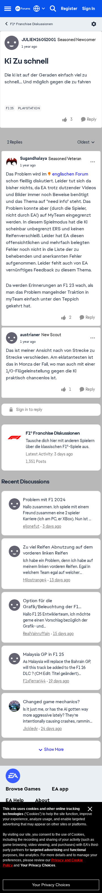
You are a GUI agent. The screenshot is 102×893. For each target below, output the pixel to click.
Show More (54, 749)
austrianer (30, 334)
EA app (60, 789)
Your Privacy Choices (51, 884)
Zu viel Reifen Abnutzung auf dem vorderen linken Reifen (58, 550)
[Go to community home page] (22, 8)
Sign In (88, 8)
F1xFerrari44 (34, 681)
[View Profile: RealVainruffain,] (14, 605)
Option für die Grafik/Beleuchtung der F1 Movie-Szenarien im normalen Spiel (52, 604)
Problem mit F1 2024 (44, 500)
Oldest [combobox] (86, 142)
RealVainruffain (36, 633)
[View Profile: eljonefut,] (14, 504)
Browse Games (23, 789)
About (42, 800)
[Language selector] (39, 8)
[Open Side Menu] (7, 8)
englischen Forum (70, 174)
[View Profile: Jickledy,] (14, 706)
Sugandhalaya (33, 158)
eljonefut (31, 526)
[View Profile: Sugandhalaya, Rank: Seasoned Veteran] (11, 162)
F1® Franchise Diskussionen (31, 24)
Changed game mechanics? (51, 702)
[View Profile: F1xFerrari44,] (14, 658)
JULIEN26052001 (39, 39)
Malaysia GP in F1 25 (43, 654)
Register (69, 8)
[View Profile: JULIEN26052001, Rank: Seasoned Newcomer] (12, 43)
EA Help (15, 800)
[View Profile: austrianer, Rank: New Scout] (11, 338)
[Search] (53, 8)
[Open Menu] (94, 24)
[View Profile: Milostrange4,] (14, 551)
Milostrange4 (34, 579)
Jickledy (30, 728)
